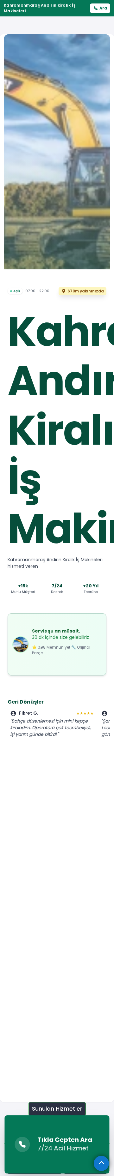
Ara (103, 8)
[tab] (57, 1109)
